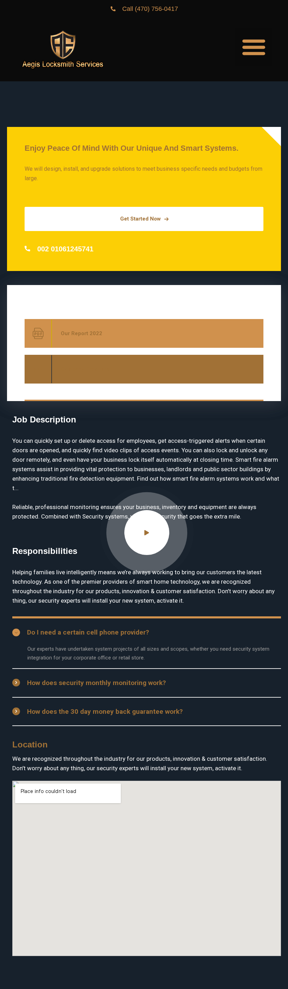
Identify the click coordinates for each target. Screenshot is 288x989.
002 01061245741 (65, 249)
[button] (254, 47)
